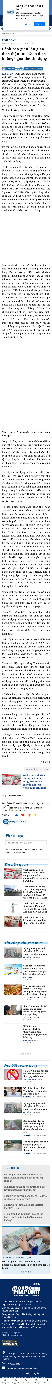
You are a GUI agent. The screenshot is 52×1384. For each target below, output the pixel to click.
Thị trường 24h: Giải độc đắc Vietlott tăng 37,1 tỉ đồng (23, 1206)
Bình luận (36, 1383)
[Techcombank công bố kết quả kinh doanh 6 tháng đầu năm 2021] (13, 921)
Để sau (27, 24)
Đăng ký (39, 24)
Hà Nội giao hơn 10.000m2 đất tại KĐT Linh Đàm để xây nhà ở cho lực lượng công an (24, 1177)
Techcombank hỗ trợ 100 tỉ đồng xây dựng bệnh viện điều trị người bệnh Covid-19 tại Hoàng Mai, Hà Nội (35, 892)
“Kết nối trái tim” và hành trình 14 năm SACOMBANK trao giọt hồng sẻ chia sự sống (35, 969)
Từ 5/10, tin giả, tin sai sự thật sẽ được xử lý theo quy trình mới (35, 1073)
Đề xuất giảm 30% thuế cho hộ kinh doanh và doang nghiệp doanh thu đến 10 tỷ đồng (26, 1264)
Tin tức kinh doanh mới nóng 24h (18, 1257)
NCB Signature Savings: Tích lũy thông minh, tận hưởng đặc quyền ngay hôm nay (35, 1032)
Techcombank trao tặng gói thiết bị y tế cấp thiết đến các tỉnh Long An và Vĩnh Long (35, 907)
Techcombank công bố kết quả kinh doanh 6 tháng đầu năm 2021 (35, 920)
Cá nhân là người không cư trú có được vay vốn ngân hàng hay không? (24, 1188)
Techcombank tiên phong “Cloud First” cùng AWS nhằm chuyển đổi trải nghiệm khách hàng (35, 781)
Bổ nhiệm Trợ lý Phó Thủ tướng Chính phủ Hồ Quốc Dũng (35, 1091)
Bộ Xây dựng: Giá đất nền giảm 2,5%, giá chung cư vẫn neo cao (35, 951)
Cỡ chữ (26, 1383)
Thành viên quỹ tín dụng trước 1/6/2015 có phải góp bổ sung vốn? (25, 1197)
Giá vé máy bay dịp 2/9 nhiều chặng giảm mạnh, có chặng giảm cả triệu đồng (35, 1010)
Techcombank (15, 795)
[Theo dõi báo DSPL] (26, 69)
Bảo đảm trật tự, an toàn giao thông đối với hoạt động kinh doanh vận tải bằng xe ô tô (35, 1126)
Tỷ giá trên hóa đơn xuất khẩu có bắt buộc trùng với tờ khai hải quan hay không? (23, 1217)
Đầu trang (31, 1373)
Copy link (15, 1383)
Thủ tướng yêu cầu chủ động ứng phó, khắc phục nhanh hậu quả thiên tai (35, 1145)
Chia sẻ (46, 1383)
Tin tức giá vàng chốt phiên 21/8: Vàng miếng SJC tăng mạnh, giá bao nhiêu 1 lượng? (35, 990)
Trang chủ (5, 1383)
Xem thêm (25, 1053)
